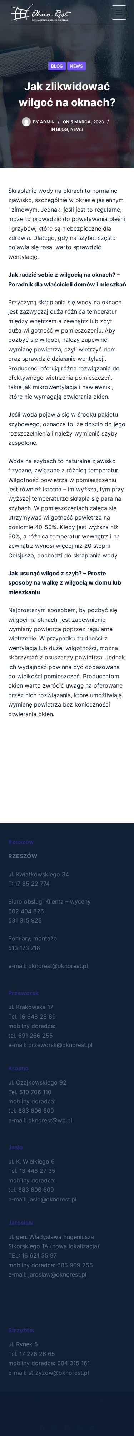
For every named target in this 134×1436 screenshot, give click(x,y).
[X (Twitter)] (54, 1428)
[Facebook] (42, 1428)
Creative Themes (89, 1407)
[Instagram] (67, 1428)
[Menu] (119, 12)
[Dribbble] (79, 1428)
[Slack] (92, 1428)
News (76, 66)
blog (57, 66)
